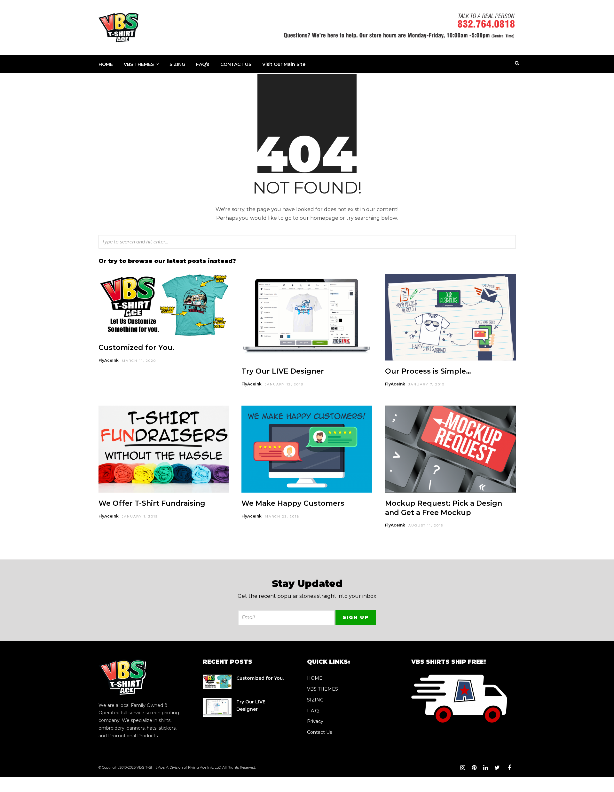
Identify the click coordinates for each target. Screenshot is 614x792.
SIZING (177, 64)
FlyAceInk (108, 360)
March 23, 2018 (282, 516)
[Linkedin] (485, 767)
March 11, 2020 (139, 361)
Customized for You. (136, 347)
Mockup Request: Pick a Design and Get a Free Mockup (443, 508)
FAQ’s (202, 64)
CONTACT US (235, 64)
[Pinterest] (473, 767)
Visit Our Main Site (283, 64)
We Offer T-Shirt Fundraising (151, 503)
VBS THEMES (139, 64)
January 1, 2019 (140, 516)
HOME (105, 64)
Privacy (315, 721)
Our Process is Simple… (428, 371)
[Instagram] (462, 767)
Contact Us (319, 732)
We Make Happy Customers (292, 503)
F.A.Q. (313, 711)
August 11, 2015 (425, 525)
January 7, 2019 (426, 384)
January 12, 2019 (284, 384)
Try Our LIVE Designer (282, 371)
